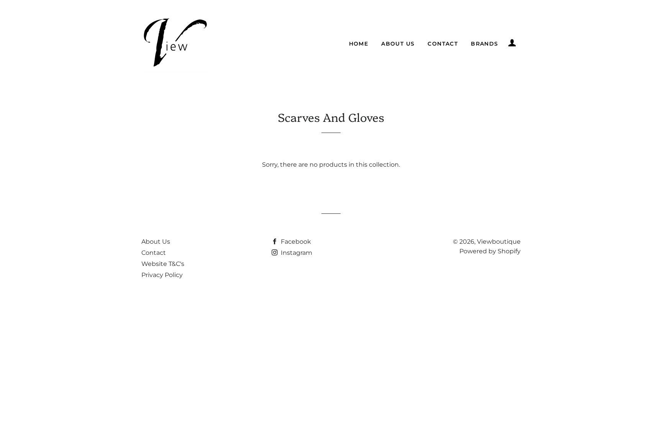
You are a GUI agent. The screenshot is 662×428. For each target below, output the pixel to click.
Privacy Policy (162, 275)
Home (359, 43)
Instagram (295, 252)
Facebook (295, 241)
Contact (443, 43)
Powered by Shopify (490, 251)
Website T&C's (162, 263)
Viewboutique (499, 241)
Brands (484, 43)
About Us (398, 43)
